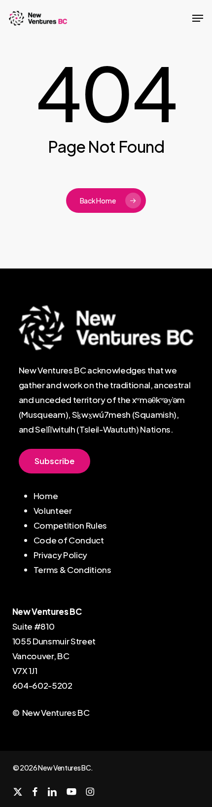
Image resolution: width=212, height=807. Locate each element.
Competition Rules (70, 525)
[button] (197, 18)
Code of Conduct (69, 540)
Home (46, 495)
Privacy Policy (60, 554)
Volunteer (53, 510)
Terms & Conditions (72, 569)
